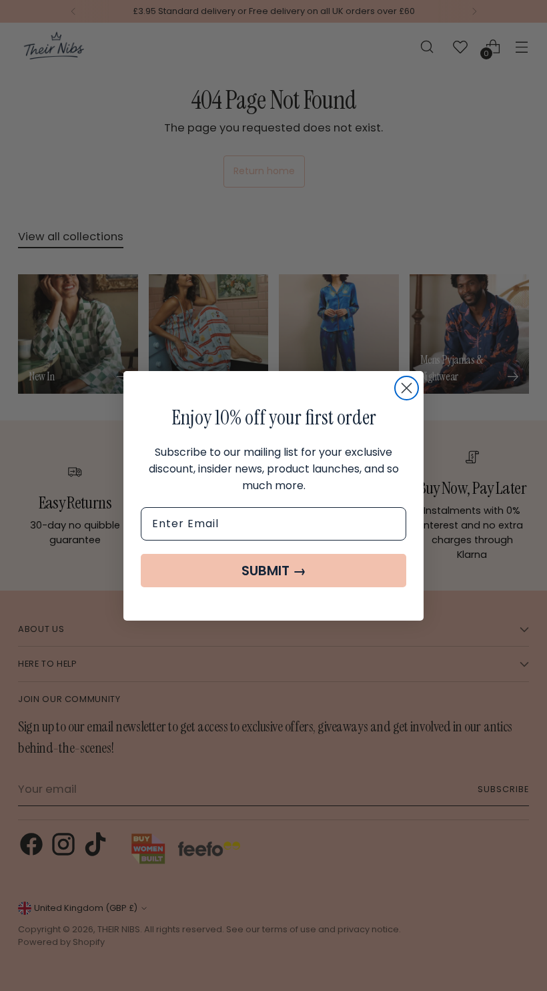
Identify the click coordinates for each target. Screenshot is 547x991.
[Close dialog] (406, 388)
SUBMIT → (273, 570)
